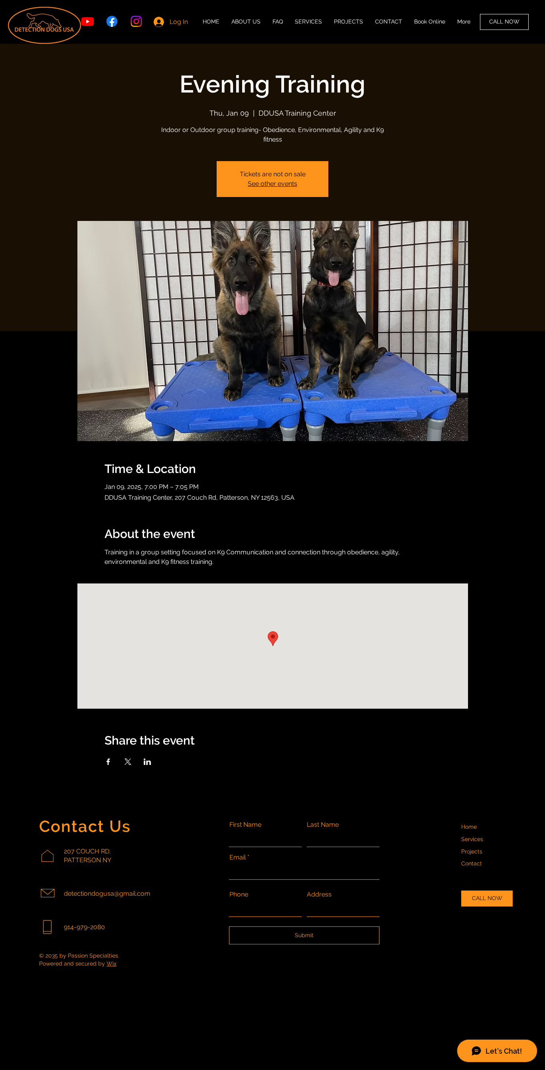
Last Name (323, 825)
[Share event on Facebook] (108, 762)
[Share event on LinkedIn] (147, 762)
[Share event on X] (128, 762)
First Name (245, 825)
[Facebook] (112, 21)
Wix (112, 963)
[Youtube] (87, 21)
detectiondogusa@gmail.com (107, 893)
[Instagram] (136, 21)
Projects (471, 851)
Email (237, 857)
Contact (471, 863)
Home (469, 827)
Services (472, 839)
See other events (272, 183)
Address (319, 894)
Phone (238, 894)
